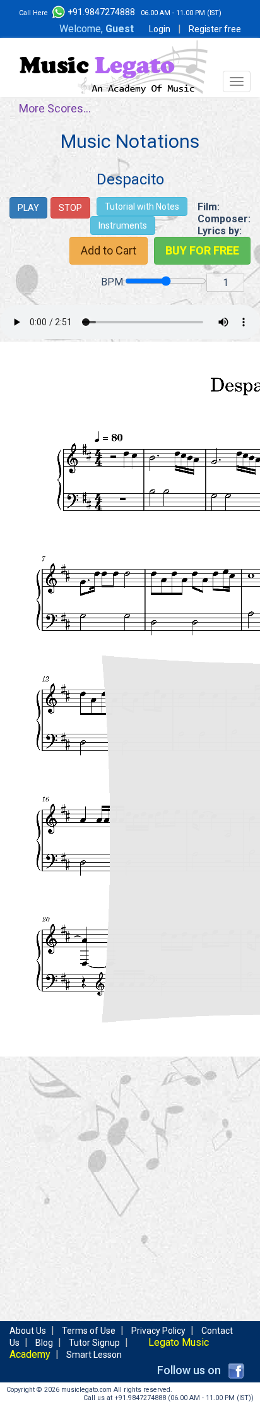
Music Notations (130, 141)
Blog (44, 1343)
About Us (27, 1331)
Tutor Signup (94, 1343)
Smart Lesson (94, 1355)
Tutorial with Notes (142, 206)
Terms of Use (88, 1331)
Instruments (122, 225)
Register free (215, 29)
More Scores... (55, 108)
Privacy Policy (158, 1331)
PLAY (28, 208)
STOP (70, 208)
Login (159, 29)
